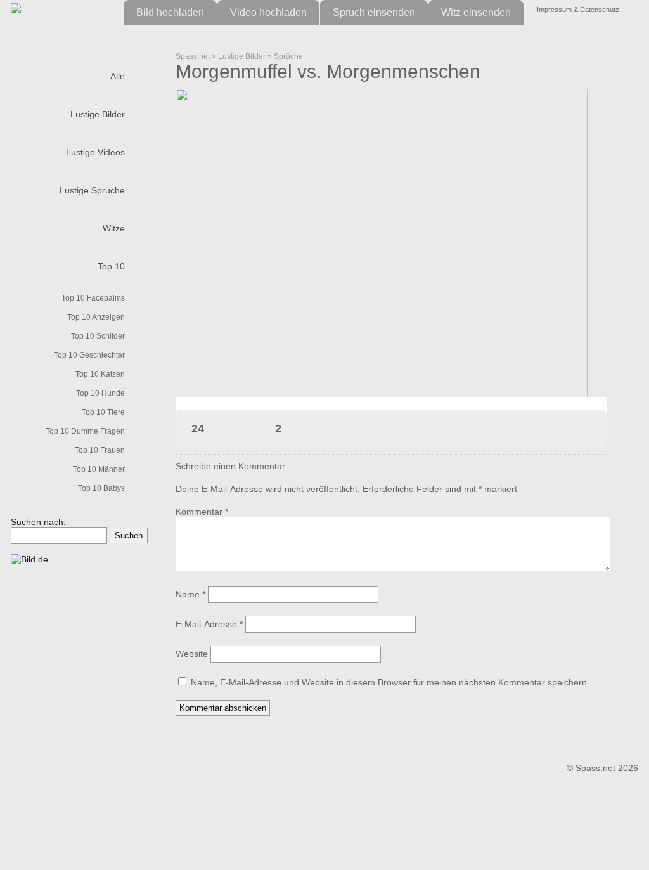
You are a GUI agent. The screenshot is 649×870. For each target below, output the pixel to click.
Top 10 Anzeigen (96, 317)
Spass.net (193, 56)
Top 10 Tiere (103, 412)
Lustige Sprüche (92, 190)
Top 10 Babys (101, 488)
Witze (114, 228)
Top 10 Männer (99, 469)
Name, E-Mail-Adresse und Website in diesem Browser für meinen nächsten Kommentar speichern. (390, 682)
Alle (117, 76)
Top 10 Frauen (100, 450)
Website (192, 654)
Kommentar (202, 512)
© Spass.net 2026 (602, 768)
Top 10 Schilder (98, 336)
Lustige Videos (95, 152)
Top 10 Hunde (100, 393)
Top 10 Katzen (100, 374)
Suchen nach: (38, 522)
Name (190, 594)
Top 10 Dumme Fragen (85, 431)
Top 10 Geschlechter (89, 355)
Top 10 (111, 266)
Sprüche (288, 56)
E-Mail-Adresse (209, 624)
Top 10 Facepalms (93, 298)
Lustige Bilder (97, 114)
